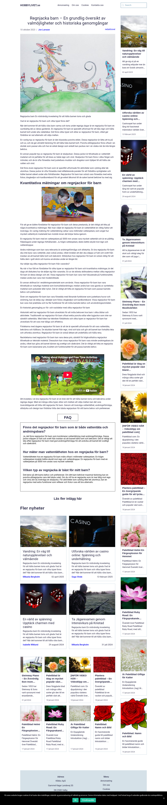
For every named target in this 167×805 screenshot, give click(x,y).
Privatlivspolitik (88, 800)
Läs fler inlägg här (68, 498)
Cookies (85, 5)
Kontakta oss (97, 5)
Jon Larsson (44, 29)
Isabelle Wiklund (30, 644)
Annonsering (63, 5)
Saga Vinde (77, 577)
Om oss (75, 5)
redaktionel (110, 29)
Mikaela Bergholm (31, 577)
